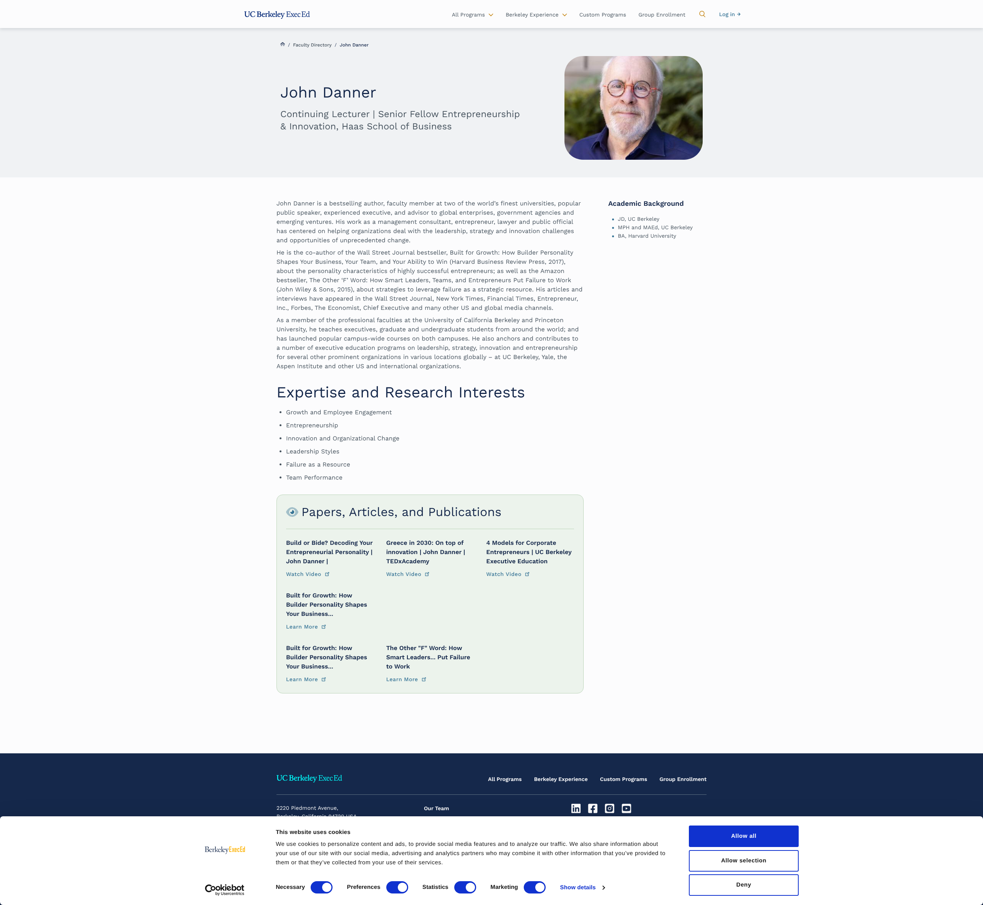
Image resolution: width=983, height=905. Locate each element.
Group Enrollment (683, 779)
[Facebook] (593, 808)
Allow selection (743, 860)
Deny (743, 885)
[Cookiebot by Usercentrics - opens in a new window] (224, 890)
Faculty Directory (312, 45)
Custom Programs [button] (602, 15)
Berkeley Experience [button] (532, 15)
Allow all (743, 836)
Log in (727, 15)
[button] (702, 14)
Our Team (436, 809)
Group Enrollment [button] (662, 15)
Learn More (302, 627)
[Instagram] (610, 808)
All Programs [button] (468, 15)
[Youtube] (627, 808)
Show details (578, 887)
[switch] (397, 887)
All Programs (505, 779)
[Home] (277, 15)
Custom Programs (623, 779)
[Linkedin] (577, 808)
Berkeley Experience (561, 779)
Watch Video (303, 574)
